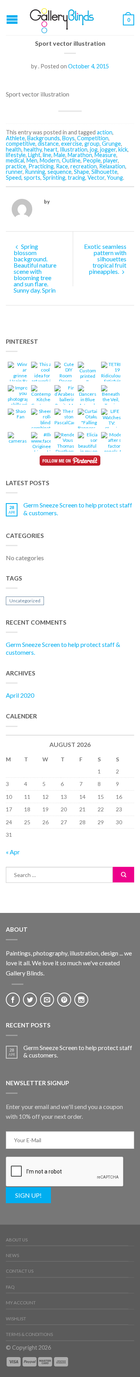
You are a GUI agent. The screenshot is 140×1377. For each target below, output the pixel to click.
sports (32, 177)
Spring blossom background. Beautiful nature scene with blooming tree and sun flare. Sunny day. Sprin (35, 268)
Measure (105, 155)
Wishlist (16, 1318)
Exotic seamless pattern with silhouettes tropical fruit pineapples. (105, 259)
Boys (68, 138)
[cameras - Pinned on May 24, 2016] (17, 439)
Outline (71, 160)
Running (35, 171)
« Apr (13, 851)
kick (123, 149)
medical (15, 160)
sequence (59, 171)
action (104, 132)
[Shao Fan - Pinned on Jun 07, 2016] (17, 415)
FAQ (10, 1286)
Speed (13, 177)
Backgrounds (43, 138)
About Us (17, 1239)
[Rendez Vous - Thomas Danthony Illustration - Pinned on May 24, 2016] (65, 447)
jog (94, 149)
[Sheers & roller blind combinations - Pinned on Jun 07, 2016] (45, 421)
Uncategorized (24, 601)
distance (48, 143)
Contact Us (19, 1270)
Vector (96, 177)
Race (62, 166)
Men (31, 160)
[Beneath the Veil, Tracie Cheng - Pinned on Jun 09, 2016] (111, 400)
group (92, 143)
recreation (83, 166)
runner (14, 171)
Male (59, 155)
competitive (20, 143)
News (12, 1255)
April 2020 (20, 695)
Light (34, 155)
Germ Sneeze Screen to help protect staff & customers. (77, 508)
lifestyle (16, 155)
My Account (21, 1302)
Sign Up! (28, 1195)
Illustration (74, 149)
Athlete (15, 138)
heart (51, 149)
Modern (50, 160)
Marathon (80, 155)
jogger (108, 149)
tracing (76, 177)
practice (16, 166)
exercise (71, 143)
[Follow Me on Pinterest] (70, 461)
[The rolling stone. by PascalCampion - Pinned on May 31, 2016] (70, 418)
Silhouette (104, 171)
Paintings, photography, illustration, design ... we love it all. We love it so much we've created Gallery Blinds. (69, 963)
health (13, 149)
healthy (33, 149)
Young (115, 177)
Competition (92, 138)
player (110, 160)
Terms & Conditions (29, 1334)
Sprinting (54, 177)
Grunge (111, 143)
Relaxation (112, 166)
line (47, 155)
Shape (81, 171)
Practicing (41, 166)
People (92, 160)
